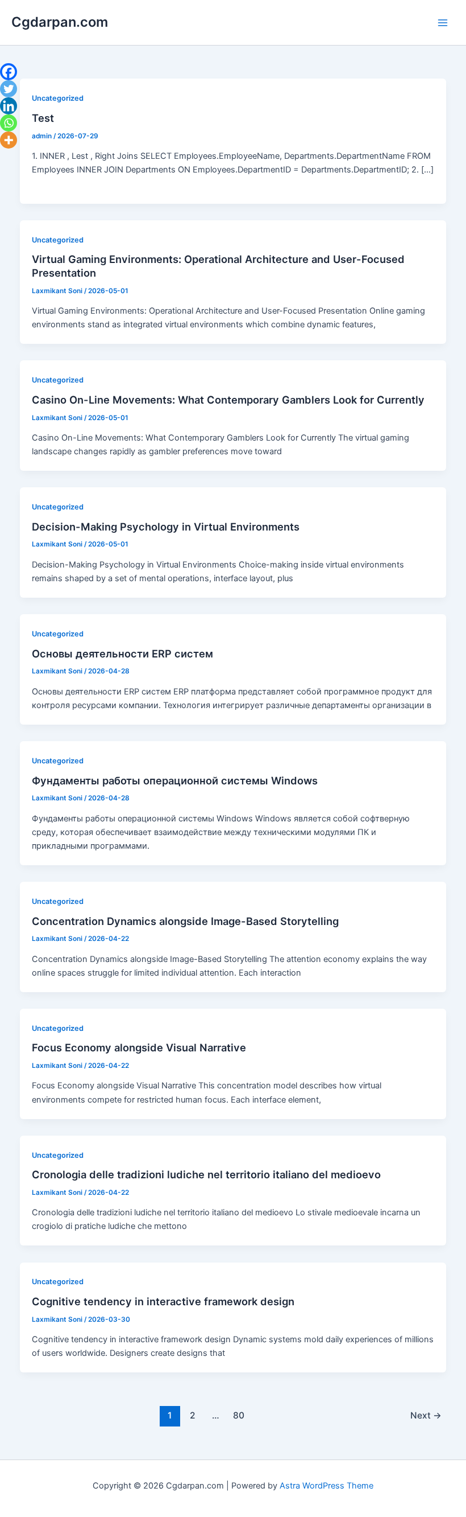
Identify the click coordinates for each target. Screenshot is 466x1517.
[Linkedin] (8, 105)
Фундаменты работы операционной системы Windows (175, 780)
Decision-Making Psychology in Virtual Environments (165, 526)
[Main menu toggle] (443, 23)
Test (43, 118)
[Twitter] (8, 88)
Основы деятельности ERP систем (122, 653)
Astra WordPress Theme (326, 1486)
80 (238, 1415)
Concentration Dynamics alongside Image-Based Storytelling (185, 921)
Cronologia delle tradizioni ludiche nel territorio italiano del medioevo (206, 1174)
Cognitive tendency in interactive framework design (163, 1301)
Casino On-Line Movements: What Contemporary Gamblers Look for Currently (228, 399)
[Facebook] (8, 71)
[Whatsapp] (8, 122)
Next (426, 1415)
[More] (8, 140)
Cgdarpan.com (59, 22)
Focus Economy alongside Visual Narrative (139, 1047)
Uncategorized (58, 98)
